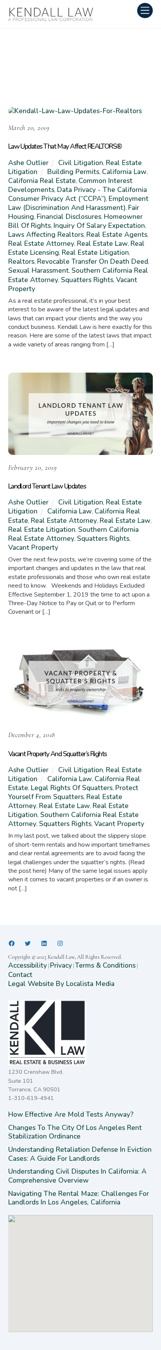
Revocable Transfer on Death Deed (92, 261)
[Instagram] (60, 943)
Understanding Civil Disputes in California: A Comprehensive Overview (77, 1176)
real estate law (102, 243)
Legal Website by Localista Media (61, 983)
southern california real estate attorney (73, 534)
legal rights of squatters (72, 787)
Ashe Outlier (28, 162)
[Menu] (145, 10)
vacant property (33, 547)
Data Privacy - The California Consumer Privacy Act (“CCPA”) (77, 194)
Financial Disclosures (69, 216)
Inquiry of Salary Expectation (99, 225)
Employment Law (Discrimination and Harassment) (78, 203)
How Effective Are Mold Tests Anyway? (71, 1114)
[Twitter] (27, 943)
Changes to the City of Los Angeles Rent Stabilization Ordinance (75, 1132)
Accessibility (27, 965)
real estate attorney (41, 243)
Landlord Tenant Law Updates (47, 486)
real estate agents (116, 234)
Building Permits (73, 171)
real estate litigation (95, 252)
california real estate (42, 180)
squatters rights (87, 279)
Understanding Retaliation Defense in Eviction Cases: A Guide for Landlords (80, 1154)
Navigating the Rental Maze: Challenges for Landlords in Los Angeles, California (78, 1198)
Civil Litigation (80, 162)
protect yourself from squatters (73, 792)
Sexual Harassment (38, 270)
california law (124, 171)
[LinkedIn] (44, 943)
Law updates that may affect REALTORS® (65, 146)
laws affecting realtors (46, 234)
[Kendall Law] (51, 19)
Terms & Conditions (105, 965)
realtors (21, 261)
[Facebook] (11, 943)
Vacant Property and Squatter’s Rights (57, 753)
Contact (20, 974)
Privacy (61, 965)
